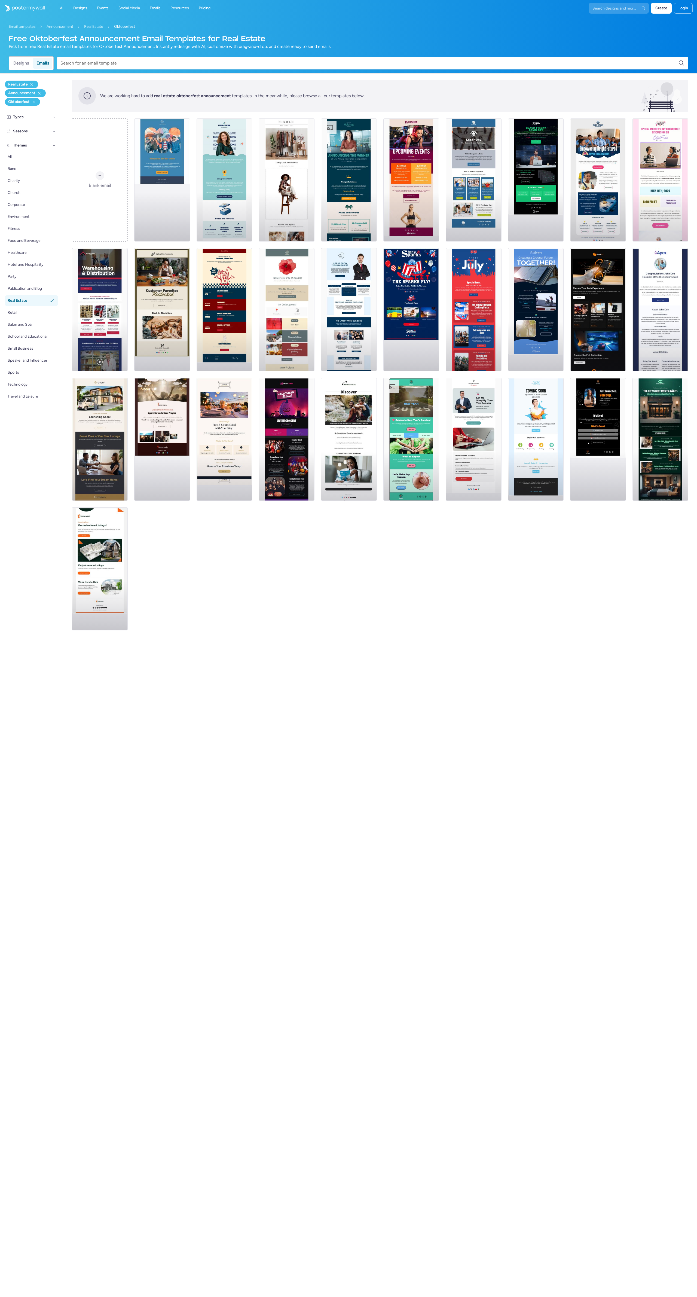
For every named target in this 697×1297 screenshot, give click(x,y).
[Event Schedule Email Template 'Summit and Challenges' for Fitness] (411, 180)
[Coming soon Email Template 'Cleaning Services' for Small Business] (536, 439)
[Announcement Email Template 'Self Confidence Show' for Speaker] (598, 439)
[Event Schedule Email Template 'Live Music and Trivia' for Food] (224, 309)
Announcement (60, 26)
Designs (21, 63)
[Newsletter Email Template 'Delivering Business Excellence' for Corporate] (349, 309)
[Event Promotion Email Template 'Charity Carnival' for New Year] (411, 439)
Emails (42, 63)
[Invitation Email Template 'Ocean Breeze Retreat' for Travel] (349, 439)
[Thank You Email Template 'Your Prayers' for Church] (162, 439)
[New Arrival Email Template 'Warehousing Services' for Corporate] (100, 309)
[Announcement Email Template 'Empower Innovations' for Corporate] (224, 180)
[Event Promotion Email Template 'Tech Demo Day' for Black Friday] (536, 180)
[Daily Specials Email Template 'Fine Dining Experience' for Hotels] (224, 439)
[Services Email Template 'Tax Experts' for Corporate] (474, 439)
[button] (54, 117)
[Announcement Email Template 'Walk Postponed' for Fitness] (162, 180)
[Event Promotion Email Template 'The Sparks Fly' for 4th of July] (411, 309)
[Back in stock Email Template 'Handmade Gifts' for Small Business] (162, 309)
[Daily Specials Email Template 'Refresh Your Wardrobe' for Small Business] (286, 180)
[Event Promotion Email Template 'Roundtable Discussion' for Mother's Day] (660, 180)
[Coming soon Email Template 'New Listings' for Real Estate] (100, 439)
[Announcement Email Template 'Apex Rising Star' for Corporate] (660, 309)
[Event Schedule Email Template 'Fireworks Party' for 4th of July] (474, 309)
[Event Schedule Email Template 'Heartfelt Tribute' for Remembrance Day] (286, 309)
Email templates (22, 26)
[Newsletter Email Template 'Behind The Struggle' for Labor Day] (474, 180)
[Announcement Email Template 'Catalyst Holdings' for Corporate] (349, 180)
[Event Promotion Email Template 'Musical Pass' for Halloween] (286, 439)
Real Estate (93, 26)
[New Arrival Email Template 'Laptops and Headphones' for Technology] (598, 309)
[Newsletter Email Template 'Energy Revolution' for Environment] (536, 309)
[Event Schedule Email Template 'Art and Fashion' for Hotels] (660, 439)
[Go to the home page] (22, 8)
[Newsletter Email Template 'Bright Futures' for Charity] (598, 180)
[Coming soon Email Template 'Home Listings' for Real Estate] (100, 568)
